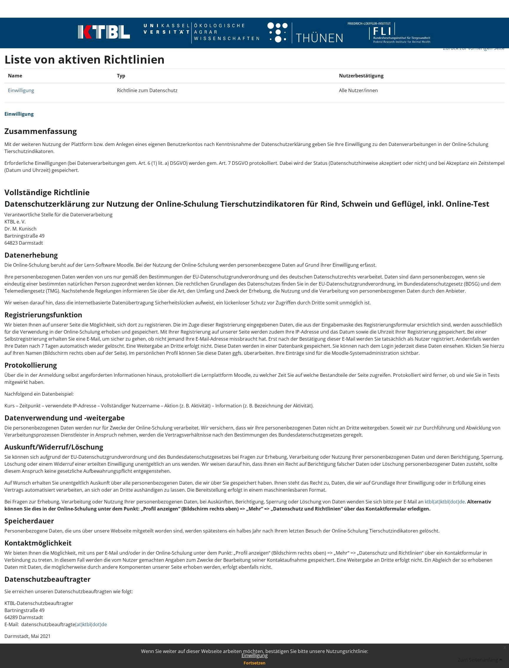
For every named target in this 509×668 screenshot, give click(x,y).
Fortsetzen (254, 663)
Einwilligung (255, 655)
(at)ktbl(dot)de (91, 624)
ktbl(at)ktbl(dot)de (445, 501)
